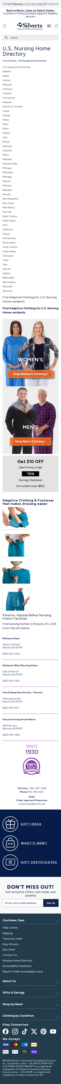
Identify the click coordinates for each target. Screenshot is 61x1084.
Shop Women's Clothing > (30, 374)
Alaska (6, 76)
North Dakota (9, 220)
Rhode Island (9, 242)
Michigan (7, 168)
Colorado (7, 93)
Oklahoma (8, 229)
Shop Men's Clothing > (30, 441)
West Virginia (9, 282)
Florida (6, 111)
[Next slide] (57, 4)
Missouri (7, 181)
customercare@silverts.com (31, 804)
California (7, 89)
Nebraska (7, 190)
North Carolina (10, 216)
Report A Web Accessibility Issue (23, 971)
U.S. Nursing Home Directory (16, 67)
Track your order (12, 938)
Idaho (5, 124)
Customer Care (13, 920)
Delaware (7, 102)
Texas (5, 260)
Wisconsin (8, 286)
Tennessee (8, 256)
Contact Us (10, 955)
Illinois (6, 128)
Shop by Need (13, 1004)
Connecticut (9, 98)
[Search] (6, 37)
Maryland (7, 159)
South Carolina (10, 247)
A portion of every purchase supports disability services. (30, 13)
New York (7, 212)
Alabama (7, 71)
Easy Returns (11, 944)
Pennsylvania (9, 238)
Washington (8, 277)
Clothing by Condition (18, 1015)
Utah (5, 264)
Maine (6, 155)
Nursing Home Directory (17, 960)
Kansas (6, 141)
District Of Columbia (13, 106)
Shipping (8, 933)
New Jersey (8, 203)
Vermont (7, 269)
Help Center (10, 927)
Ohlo (5, 225)
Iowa (5, 137)
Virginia (6, 273)
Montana (7, 185)
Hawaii (6, 119)
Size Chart (9, 949)
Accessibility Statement (17, 966)
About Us (9, 981)
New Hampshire (10, 198)
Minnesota (8, 172)
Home (5, 61)
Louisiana (7, 150)
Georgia (6, 115)
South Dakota (9, 251)
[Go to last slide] (4, 4)
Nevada (6, 194)
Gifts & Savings (14, 992)
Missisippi (7, 177)
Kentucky (7, 146)
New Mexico (9, 207)
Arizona (6, 80)
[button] (5, 26)
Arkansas (7, 84)
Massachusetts (10, 163)
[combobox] (30, 38)
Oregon (6, 234)
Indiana (6, 133)
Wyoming (7, 291)
